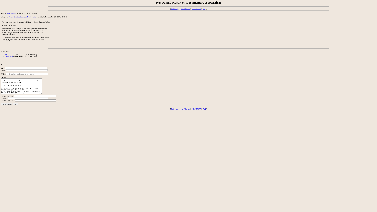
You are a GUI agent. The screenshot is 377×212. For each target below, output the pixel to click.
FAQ (204, 9)
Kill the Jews (9, 55)
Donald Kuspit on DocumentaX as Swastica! (22, 17)
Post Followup (185, 9)
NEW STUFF (196, 9)
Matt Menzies (11, 13)
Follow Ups (174, 9)
